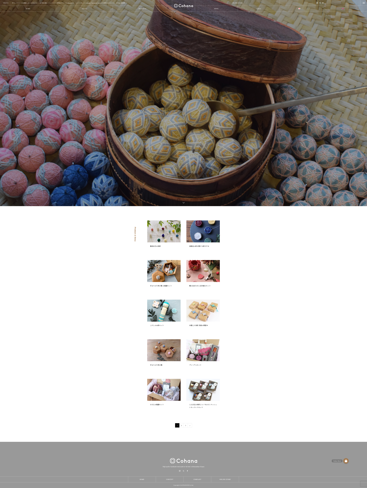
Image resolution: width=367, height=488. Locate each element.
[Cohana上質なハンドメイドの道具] (183, 6)
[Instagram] (317, 3)
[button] (346, 461)
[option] (86, 3)
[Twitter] (320, 3)
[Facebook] (323, 3)
